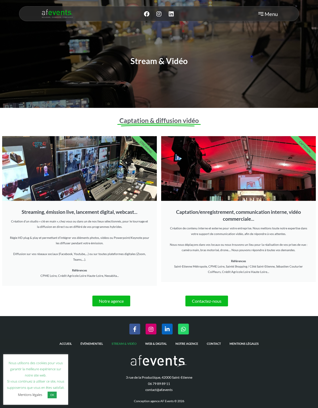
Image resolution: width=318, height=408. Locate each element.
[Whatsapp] (183, 329)
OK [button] (52, 395)
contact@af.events (159, 390)
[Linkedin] (171, 13)
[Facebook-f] (134, 329)
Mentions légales (244, 343)
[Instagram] (159, 13)
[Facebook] (146, 13)
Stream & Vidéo (124, 343)
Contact (214, 343)
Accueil (65, 343)
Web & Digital (156, 343)
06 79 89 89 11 (159, 383)
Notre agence (186, 343)
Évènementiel (91, 343)
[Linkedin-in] (167, 329)
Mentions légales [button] (30, 394)
